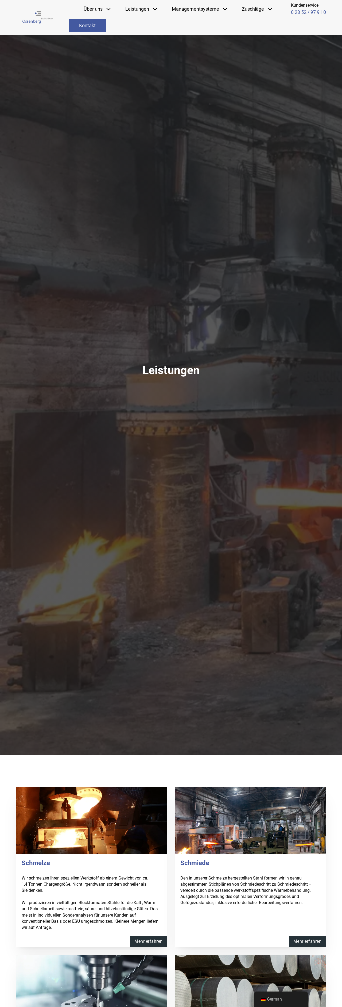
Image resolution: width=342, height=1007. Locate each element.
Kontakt (87, 25)
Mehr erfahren (148, 941)
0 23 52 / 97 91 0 (308, 12)
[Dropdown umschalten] (108, 9)
